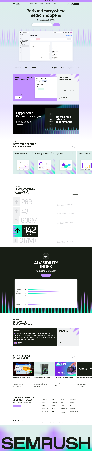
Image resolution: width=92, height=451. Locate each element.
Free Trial (43, 405)
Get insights (56, 24)
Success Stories (45, 408)
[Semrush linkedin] (13, 420)
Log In (69, 3)
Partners (62, 405)
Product (31, 3)
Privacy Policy (44, 422)
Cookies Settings (62, 422)
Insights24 (53, 405)
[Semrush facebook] (21, 420)
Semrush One (44, 399)
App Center (53, 408)
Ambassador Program (74, 411)
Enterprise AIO (54, 402)
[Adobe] (14, 422)
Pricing (36, 3)
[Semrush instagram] (15, 420)
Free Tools (53, 411)
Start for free (75, 3)
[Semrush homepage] (16, 4)
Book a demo (20, 125)
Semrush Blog (72, 408)
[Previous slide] (73, 146)
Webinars (71, 409)
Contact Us (63, 412)
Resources (48, 3)
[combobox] (41, 25)
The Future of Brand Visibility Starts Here (64, 378)
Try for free (18, 97)
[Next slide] (77, 146)
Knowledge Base (73, 399)
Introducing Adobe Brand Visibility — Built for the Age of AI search (22, 378)
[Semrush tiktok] (17, 420)
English (77, 422)
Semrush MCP (54, 399)
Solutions (41, 3)
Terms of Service (53, 422)
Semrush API (72, 402)
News (62, 402)
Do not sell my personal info (63, 410)
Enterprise (54, 3)
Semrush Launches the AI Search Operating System (42, 378)
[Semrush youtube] (19, 420)
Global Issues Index (64, 408)
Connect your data (63, 97)
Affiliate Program (45, 411)
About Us (62, 399)
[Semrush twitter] (23, 420)
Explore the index (45, 275)
